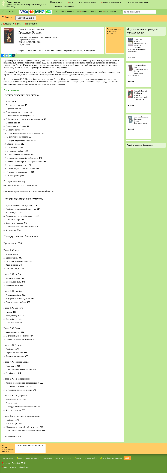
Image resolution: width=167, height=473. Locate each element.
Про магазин (10, 11)
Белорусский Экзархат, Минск (45, 37)
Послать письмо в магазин (27, 458)
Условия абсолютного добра (141, 96)
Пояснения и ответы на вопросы (57, 458)
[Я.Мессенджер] (10, 55)
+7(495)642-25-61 (18, 463)
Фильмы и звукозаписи (111, 2)
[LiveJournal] (13, 55)
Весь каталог (56, 2)
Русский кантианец (141, 69)
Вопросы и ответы (88, 11)
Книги (70, 2)
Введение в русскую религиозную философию (136, 49)
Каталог (7, 23)
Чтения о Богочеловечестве (140, 122)
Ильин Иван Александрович (31, 29)
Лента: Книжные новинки (111, 458)
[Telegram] (6, 55)
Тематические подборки (64, 6)
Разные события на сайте (86, 458)
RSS (127, 458)
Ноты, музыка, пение (87, 2)
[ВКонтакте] (2, 55)
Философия (31, 23)
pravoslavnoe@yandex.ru (18, 467)
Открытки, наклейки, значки (138, 2)
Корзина (8, 17)
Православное (13, 2)
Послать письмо (109, 11)
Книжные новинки (66, 11)
